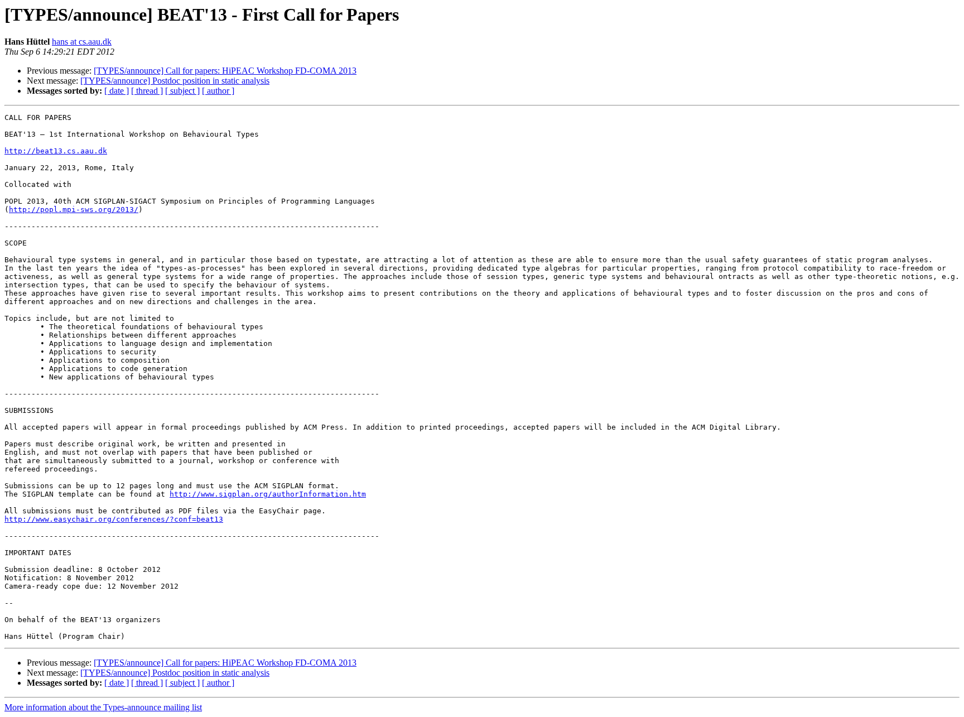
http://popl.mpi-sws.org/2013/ (73, 209)
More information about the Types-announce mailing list (103, 707)
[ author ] (218, 90)
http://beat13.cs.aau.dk (55, 151)
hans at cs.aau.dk (82, 41)
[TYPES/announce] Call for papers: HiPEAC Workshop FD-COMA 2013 (225, 70)
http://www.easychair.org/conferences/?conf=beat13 (113, 519)
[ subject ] (182, 90)
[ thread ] (147, 90)
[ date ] (116, 90)
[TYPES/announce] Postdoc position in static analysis (174, 80)
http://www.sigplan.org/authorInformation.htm (268, 494)
